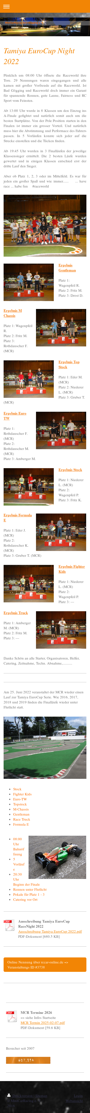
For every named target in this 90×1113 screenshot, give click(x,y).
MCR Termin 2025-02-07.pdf (43, 1022)
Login (78, 1095)
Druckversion (23, 1095)
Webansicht (74, 1100)
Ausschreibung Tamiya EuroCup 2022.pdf (50, 931)
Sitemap (41, 1095)
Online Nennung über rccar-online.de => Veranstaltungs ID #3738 (37, 964)
